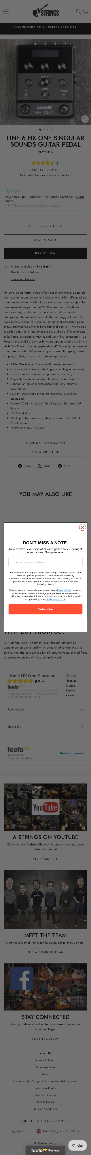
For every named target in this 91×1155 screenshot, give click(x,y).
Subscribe (45, 609)
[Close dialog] (82, 527)
